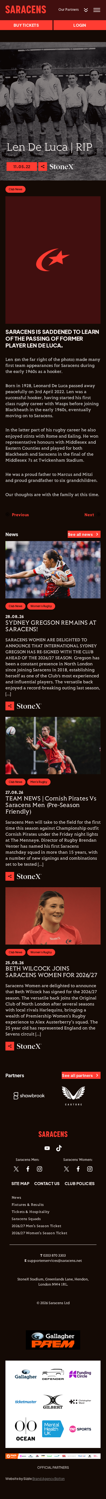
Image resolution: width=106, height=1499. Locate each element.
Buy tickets (26, 25)
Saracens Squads (26, 1219)
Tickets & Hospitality (31, 1212)
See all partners (77, 1075)
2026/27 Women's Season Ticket (39, 1233)
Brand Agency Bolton (48, 1479)
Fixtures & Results (28, 1205)
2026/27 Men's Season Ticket (36, 1226)
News (16, 1198)
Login (79, 25)
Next (89, 514)
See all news (80, 534)
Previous (20, 514)
